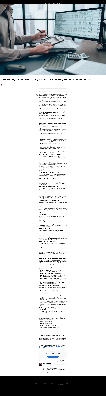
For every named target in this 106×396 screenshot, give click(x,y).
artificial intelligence (55, 315)
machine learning (46, 317)
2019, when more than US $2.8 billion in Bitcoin (54, 100)
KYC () (50, 128)
